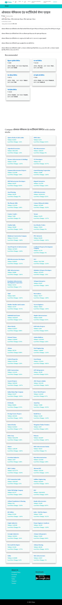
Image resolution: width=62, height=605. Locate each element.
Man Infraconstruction (40, 457)
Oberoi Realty (12, 326)
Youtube (13, 583)
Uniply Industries (12, 523)
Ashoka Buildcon (38, 337)
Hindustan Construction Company (17, 236)
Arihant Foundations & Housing (16, 501)
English (29, 1)
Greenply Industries (13, 534)
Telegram (13, 581)
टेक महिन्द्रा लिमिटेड (12, 75)
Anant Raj (36, 403)
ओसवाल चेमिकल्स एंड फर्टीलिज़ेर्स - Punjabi (47, 2)
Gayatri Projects (12, 381)
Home (7, 6)
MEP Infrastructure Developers (16, 181)
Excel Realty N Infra (39, 225)
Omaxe (10, 446)
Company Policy (15, 572)
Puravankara (37, 293)
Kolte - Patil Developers (40, 512)
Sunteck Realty (12, 424)
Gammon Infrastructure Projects (17, 170)
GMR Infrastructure (39, 192)
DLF (35, 490)
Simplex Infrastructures (40, 315)
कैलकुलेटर (20, 1)
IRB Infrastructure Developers (16, 259)
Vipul (9, 293)
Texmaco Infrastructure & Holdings (18, 159)
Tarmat (36, 214)
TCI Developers (38, 159)
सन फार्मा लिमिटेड (38, 60)
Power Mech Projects (40, 392)
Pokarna (36, 435)
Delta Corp (11, 435)
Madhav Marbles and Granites (16, 304)
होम (13, 1)
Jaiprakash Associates (14, 148)
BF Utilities (11, 512)
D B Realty (11, 403)
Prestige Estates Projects (15, 414)
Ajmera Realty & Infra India (16, 137)
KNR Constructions (13, 370)
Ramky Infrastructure (40, 501)
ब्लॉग (22, 1)
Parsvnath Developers (14, 545)
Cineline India (11, 225)
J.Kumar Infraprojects (40, 534)
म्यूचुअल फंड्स (16, 2)
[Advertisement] (31, 115)
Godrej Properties (13, 359)
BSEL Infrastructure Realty (41, 446)
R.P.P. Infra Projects (39, 326)
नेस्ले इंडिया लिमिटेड (12, 89)
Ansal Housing (12, 192)
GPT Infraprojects (39, 370)
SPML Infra (37, 137)
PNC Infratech (38, 236)
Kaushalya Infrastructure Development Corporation (15, 281)
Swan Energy (37, 359)
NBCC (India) (11, 468)
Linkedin (13, 576)
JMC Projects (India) (40, 381)
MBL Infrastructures (13, 270)
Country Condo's (12, 214)
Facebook (14, 574)
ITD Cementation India (14, 479)
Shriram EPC (37, 468)
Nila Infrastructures (39, 148)
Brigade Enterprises (39, 181)
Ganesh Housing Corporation (42, 170)
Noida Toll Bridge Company (15, 490)
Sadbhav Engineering (40, 479)
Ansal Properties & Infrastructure (17, 247)
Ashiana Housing (38, 545)
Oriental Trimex (12, 337)
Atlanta (10, 348)
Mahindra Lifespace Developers (42, 270)
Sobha (9, 556)
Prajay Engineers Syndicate (41, 523)
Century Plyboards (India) (41, 203)
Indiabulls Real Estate (14, 315)
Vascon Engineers (38, 304)
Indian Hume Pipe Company (15, 392)
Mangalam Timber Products (41, 424)
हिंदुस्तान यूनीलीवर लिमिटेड (14, 60)
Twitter (13, 579)
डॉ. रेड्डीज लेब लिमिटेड (39, 75)
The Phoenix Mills (13, 203)
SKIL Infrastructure (39, 556)
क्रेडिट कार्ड (25, 2)
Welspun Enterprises (39, 281)
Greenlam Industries (13, 457)
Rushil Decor (37, 414)
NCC (35, 259)
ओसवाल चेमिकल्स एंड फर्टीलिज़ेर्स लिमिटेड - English (36, 2)
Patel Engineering (39, 348)
